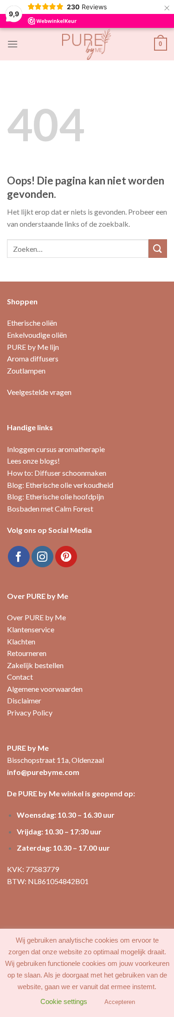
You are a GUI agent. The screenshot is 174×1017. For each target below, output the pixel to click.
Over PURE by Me (36, 617)
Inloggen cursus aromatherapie (56, 449)
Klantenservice (30, 629)
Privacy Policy (29, 712)
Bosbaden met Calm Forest (50, 508)
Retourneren (26, 653)
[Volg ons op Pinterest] (66, 557)
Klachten (21, 641)
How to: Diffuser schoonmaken (56, 472)
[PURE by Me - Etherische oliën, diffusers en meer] (87, 44)
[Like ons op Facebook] (19, 557)
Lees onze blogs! (33, 460)
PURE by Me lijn (33, 346)
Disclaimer (24, 700)
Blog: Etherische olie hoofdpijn (55, 496)
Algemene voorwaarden (45, 688)
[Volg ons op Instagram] (42, 557)
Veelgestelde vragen (39, 391)
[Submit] (157, 248)
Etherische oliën (32, 322)
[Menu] (12, 44)
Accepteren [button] (119, 1001)
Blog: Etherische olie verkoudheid (60, 484)
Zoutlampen (26, 370)
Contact (20, 676)
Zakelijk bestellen (35, 665)
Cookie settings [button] (63, 1001)
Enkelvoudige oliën (37, 334)
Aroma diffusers (32, 358)
